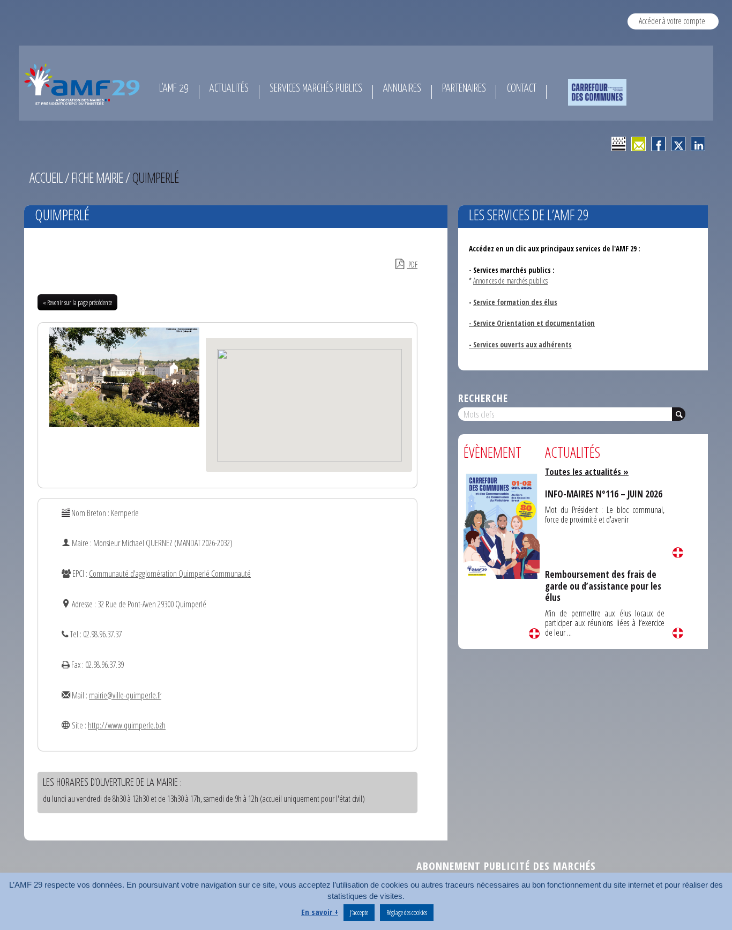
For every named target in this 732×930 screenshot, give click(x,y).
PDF (412, 264)
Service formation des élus (515, 302)
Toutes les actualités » (587, 472)
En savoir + (319, 912)
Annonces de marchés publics (510, 281)
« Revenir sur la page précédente (77, 302)
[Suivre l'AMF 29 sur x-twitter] (678, 144)
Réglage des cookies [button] (406, 912)
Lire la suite (534, 633)
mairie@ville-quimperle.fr (125, 695)
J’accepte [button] (359, 912)
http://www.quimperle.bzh (127, 725)
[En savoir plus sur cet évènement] (502, 525)
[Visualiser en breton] (618, 144)
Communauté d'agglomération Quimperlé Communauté (170, 573)
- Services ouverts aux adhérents (520, 344)
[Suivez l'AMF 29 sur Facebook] (658, 144)
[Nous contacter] (638, 144)
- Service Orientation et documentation (532, 323)
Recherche (483, 398)
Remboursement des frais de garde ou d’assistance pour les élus (603, 586)
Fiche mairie (97, 177)
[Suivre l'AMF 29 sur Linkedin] (698, 144)
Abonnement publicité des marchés (506, 866)
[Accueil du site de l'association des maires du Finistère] (84, 84)
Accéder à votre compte (672, 21)
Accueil (46, 177)
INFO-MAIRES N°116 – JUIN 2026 (603, 494)
